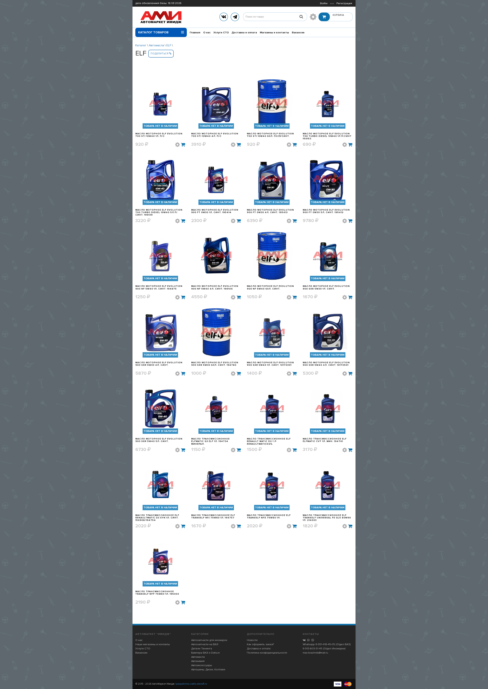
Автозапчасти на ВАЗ (204, 644)
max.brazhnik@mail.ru (315, 652)
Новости (252, 640)
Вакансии (298, 32)
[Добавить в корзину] (183, 144)
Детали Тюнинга (201, 648)
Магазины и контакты (274, 32)
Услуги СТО (221, 32)
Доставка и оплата (244, 32)
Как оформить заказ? (260, 644)
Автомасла (156, 45)
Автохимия (198, 661)
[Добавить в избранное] (177, 144)
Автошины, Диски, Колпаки (208, 669)
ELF (168, 45)
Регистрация (344, 3)
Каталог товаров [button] (153, 32)
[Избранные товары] (313, 17)
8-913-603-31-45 (312, 648)
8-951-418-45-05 (325, 644)
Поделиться (160, 53)
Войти (323, 3)
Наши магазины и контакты (152, 644)
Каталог (140, 45)
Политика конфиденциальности (267, 652)
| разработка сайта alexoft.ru (191, 683)
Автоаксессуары (201, 665)
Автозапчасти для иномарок (209, 640)
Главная (195, 32)
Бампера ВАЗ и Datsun (205, 652)
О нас (207, 32)
